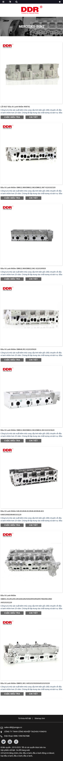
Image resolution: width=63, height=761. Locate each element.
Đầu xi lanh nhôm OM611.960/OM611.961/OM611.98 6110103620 (28, 430)
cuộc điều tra (12, 117)
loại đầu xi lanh (7, 756)
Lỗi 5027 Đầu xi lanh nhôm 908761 (15, 107)
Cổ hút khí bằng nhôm (9, 753)
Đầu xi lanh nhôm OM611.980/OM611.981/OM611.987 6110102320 (28, 188)
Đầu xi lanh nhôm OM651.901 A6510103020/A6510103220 (25, 683)
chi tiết (33, 117)
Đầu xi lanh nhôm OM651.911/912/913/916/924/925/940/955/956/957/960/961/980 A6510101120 (26, 599)
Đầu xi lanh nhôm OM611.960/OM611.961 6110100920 (23, 269)
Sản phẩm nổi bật (8, 750)
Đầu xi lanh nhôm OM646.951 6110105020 (18, 349)
